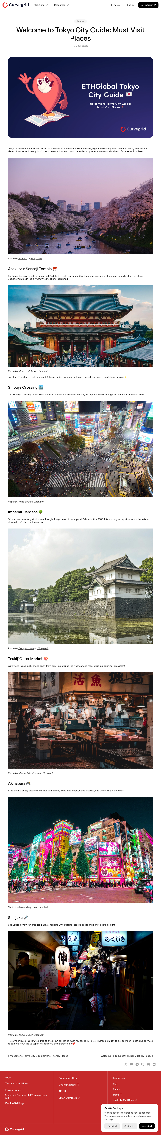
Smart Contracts (68, 1097)
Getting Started (67, 1084)
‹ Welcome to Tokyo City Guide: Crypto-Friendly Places (38, 1055)
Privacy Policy (13, 1089)
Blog (114, 1084)
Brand (115, 1094)
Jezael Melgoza (26, 907)
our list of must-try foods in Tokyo (77, 1040)
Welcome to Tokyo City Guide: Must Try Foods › (127, 1055)
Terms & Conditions (16, 1083)
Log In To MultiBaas (123, 1100)
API (60, 1091)
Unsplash (43, 907)
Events (116, 1089)
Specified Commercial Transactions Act (26, 1096)
